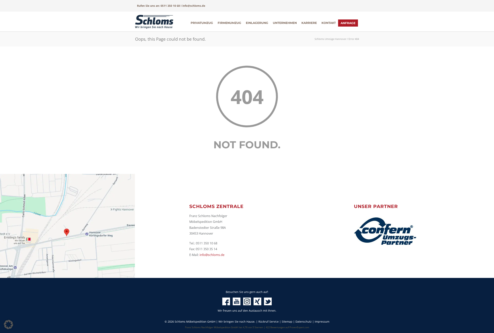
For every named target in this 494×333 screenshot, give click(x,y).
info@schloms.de (193, 6)
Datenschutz (303, 321)
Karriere (309, 23)
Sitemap (287, 321)
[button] (8, 324)
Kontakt (328, 23)
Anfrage (348, 23)
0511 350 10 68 (170, 6)
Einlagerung (257, 23)
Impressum (322, 321)
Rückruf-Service (268, 321)
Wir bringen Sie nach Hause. (236, 321)
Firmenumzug (229, 23)
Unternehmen (285, 23)
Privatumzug (202, 23)
